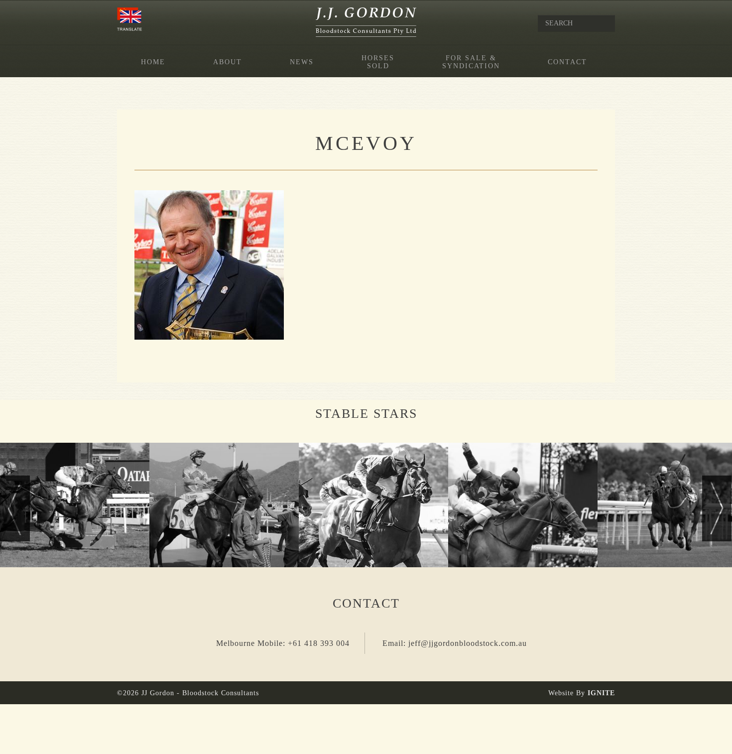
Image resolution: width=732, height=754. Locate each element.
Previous (15, 508)
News (302, 62)
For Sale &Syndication (471, 62)
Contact (567, 62)
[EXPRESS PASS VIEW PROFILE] (373, 505)
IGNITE (601, 693)
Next (717, 508)
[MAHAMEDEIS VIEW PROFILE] (523, 505)
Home (153, 62)
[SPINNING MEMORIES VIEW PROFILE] (74, 505)
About (227, 62)
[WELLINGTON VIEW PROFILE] (224, 505)
